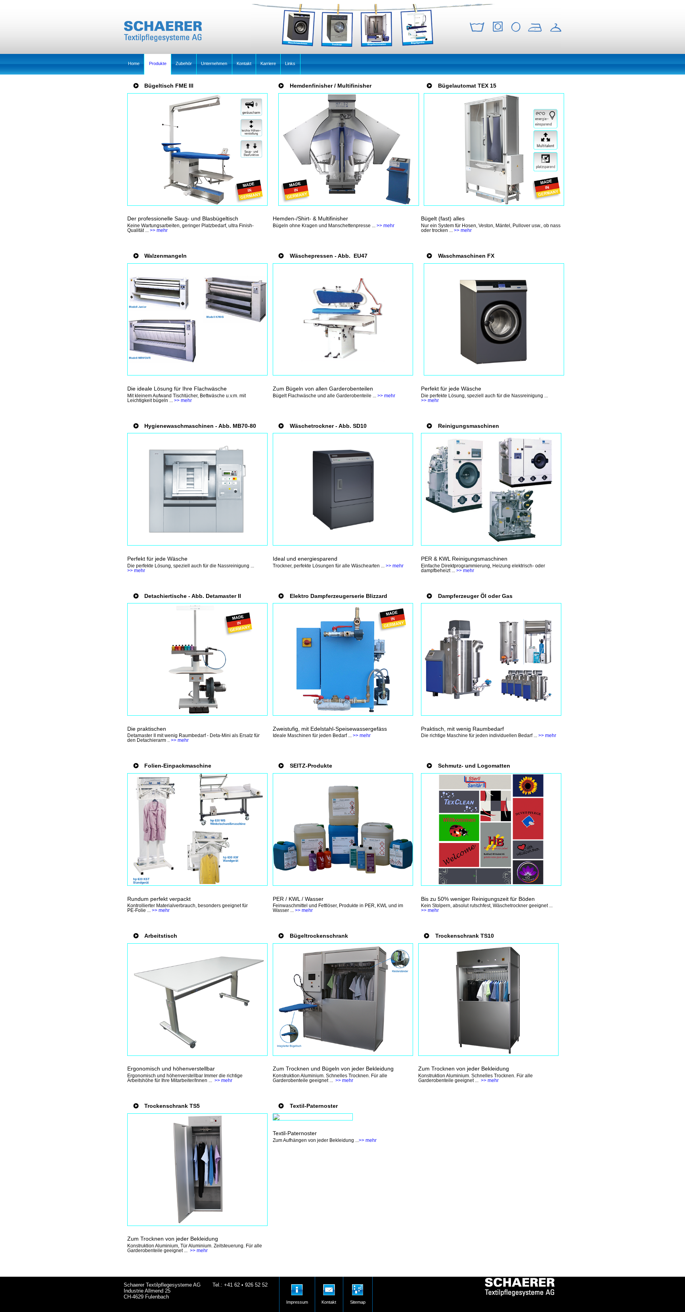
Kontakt (244, 63)
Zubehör (184, 63)
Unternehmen (214, 63)
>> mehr (159, 230)
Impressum (297, 1287)
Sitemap (357, 1287)
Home (134, 63)
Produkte (157, 63)
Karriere (268, 63)
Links (290, 63)
